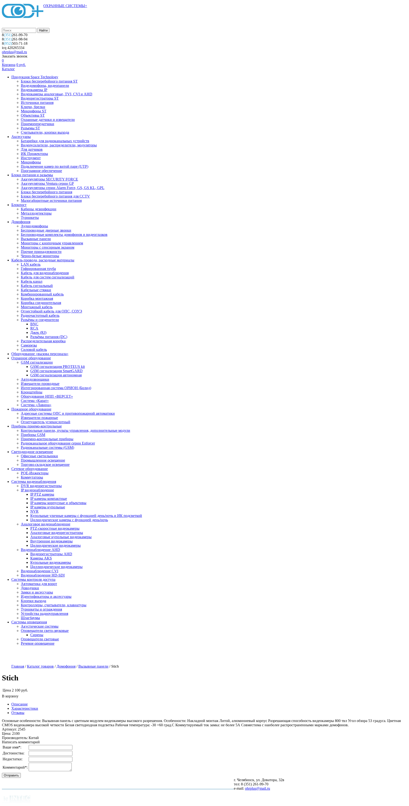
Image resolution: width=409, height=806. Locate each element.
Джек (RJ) (38, 332)
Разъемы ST (30, 128)
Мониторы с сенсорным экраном (47, 247)
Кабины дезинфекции (38, 209)
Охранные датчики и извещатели (48, 120)
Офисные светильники (39, 456)
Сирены (36, 635)
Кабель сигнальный (37, 286)
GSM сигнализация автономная (56, 375)
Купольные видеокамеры (50, 562)
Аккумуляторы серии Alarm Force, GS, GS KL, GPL (62, 188)
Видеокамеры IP (34, 90)
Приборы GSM (33, 435)
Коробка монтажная (37, 298)
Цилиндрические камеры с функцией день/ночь (69, 520)
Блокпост (19, 205)
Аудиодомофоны (34, 226)
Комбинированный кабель (42, 294)
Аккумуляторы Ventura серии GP (47, 183)
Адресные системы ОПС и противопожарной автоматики (68, 413)
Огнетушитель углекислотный (45, 422)
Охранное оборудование (31, 358)
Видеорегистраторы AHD (51, 554)
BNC (34, 324)
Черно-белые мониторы (40, 256)
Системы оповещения (29, 622)
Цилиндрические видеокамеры (55, 545)
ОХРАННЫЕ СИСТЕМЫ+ (65, 6)
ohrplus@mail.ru (14, 52)
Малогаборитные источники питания (51, 200)
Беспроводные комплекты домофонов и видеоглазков (64, 235)
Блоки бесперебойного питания (46, 192)
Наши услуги (43, 655)
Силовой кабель (34, 350)
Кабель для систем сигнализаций (47, 277)
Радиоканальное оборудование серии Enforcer (58, 443)
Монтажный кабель (37, 307)
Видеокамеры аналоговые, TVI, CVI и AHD (56, 94)
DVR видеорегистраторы (41, 486)
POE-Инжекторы (35, 473)
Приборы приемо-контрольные (36, 426)
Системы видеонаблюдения (33, 482)
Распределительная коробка (43, 341)
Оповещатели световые (40, 639)
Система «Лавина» (36, 405)
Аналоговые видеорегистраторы (56, 533)
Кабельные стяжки (36, 290)
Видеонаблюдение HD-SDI (43, 575)
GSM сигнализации (37, 362)
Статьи (148, 655)
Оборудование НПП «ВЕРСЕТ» (47, 396)
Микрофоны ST (33, 111)
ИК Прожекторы (34, 154)
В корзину (10, 696)
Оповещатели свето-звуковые (45, 631)
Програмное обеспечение (41, 171)
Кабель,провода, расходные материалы (42, 260)
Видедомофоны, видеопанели (45, 86)
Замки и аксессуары (37, 592)
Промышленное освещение (43, 460)
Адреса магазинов (77, 655)
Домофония (20, 222)
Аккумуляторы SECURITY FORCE (49, 179)
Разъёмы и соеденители (40, 320)
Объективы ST (33, 115)
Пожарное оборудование (31, 409)
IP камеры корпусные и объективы (58, 503)
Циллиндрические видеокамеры (56, 567)
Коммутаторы (32, 477)
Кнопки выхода (33, 601)
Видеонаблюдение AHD (40, 550)
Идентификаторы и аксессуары (46, 597)
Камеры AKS (41, 558)
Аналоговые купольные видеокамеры (61, 537)
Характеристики (24, 708)
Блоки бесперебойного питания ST (49, 81)
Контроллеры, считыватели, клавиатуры (53, 605)
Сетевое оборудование (29, 469)
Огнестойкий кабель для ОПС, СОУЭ (51, 311)
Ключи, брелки (33, 107)
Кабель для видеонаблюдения (45, 273)
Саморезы (29, 345)
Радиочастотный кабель (40, 315)
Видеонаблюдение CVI (39, 571)
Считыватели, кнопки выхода (45, 132)
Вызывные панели (36, 239)
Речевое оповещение (37, 643)
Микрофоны (31, 162)
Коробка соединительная (41, 303)
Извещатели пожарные (39, 418)
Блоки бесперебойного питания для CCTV (55, 196)
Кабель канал (31, 281)
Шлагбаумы (30, 618)
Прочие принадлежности (41, 252)
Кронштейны (31, 392)
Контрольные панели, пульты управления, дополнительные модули (75, 430)
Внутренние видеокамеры (51, 541)
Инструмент (31, 158)
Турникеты (30, 218)
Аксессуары (21, 137)
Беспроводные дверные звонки (46, 230)
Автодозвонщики (35, 379)
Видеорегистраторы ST (40, 98)
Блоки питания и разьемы (32, 175)
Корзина (8, 65)
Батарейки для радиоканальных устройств (55, 141)
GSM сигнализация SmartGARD (56, 371)
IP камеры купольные (47, 507)
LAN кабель (30, 264)
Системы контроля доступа (33, 579)
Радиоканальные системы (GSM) (47, 447)
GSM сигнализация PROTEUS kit (57, 367)
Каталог (8, 69)
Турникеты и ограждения (41, 609)
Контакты (171, 655)
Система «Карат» (35, 401)
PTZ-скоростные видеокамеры (55, 528)
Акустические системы (39, 626)
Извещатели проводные (40, 384)
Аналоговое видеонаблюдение (45, 524)
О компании (13, 655)
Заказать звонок (14, 56)
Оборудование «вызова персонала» (39, 354)
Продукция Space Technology (34, 77)
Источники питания (37, 103)
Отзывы (17, 713)
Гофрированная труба (38, 269)
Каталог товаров (40, 666)
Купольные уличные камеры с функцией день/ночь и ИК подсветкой (86, 516)
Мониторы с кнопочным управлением (52, 243)
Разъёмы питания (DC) (48, 337)
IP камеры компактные (48, 499)
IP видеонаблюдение (37, 490)
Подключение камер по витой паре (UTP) (54, 166)
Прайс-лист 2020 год (116, 655)
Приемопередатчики (37, 124)
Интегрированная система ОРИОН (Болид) (56, 388)
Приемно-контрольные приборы (47, 439)
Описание (19, 704)
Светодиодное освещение (32, 452)
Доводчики (30, 588)
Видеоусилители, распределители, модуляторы (59, 145)
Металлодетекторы (36, 213)
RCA (34, 328)
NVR (34, 511)
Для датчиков (32, 149)
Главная (17, 666)
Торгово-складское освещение (45, 464)
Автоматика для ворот (39, 584)
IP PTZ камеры (42, 494)
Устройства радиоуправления (44, 614)
